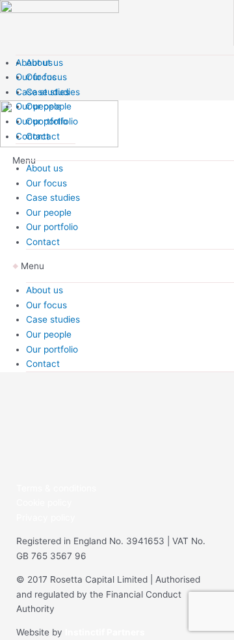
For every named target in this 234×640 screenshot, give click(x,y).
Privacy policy (45, 517)
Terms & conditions (56, 488)
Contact (32, 136)
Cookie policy (44, 502)
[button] (123, 266)
